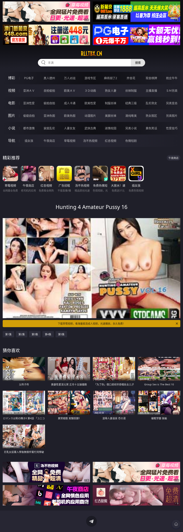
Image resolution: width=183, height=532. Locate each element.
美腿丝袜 (110, 116)
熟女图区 (151, 116)
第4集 (48, 334)
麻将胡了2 (110, 78)
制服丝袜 (110, 103)
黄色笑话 (151, 128)
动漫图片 (90, 116)
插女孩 (29, 141)
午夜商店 (49, 141)
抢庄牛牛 (171, 78)
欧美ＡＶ (69, 91)
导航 (11, 140)
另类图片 (171, 116)
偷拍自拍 (49, 103)
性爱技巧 (171, 128)
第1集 (8, 334)
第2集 (21, 334)
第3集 (35, 334)
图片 (11, 115)
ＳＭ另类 (171, 91)
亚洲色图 (49, 116)
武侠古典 (90, 128)
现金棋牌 (151, 78)
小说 (11, 128)
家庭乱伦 (49, 128)
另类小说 (131, 128)
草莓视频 (69, 141)
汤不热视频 (90, 141)
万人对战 (69, 78)
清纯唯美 (131, 116)
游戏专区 (90, 78)
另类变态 (171, 103)
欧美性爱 (90, 103)
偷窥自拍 (29, 116)
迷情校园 (110, 128)
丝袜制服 (131, 91)
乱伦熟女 (151, 103)
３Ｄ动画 (90, 91)
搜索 (138, 63)
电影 (11, 103)
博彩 (11, 78)
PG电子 (29, 78)
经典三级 (131, 103)
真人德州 (49, 78)
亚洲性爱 (29, 103)
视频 (11, 90)
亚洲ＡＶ (29, 91)
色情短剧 (131, 141)
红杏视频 (110, 141)
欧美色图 (69, 116)
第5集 (61, 334)
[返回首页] (176, 524)
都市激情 (29, 128)
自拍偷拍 (49, 91)
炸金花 (131, 78)
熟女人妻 (110, 91)
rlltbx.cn (91, 53)
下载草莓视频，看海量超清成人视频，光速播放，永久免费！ (91, 323)
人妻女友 (69, 128)
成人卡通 (69, 103)
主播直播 (151, 91)
